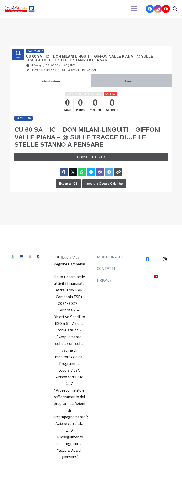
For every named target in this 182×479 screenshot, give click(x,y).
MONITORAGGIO (111, 257)
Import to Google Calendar (104, 183)
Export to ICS (68, 183)
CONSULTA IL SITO (91, 157)
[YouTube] (166, 9)
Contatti (106, 268)
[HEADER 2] (20, 8)
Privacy (104, 280)
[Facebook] (150, 9)
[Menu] (134, 8)
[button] (175, 8)
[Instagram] (158, 9)
